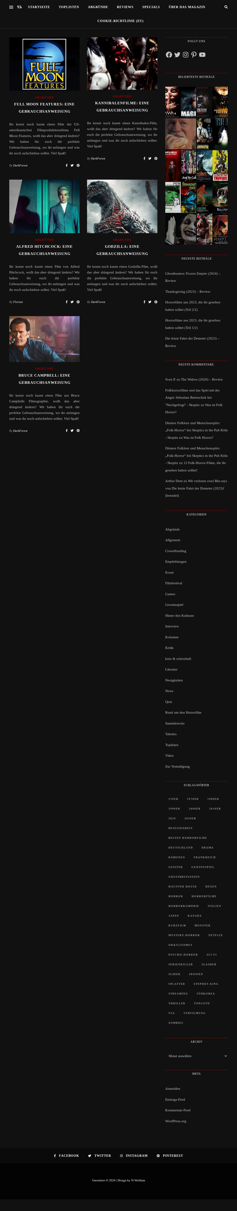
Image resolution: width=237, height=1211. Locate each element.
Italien (214, 906)
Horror (175, 896)
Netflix (216, 935)
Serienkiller (180, 964)
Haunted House (182, 886)
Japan (173, 915)
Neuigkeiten (174, 680)
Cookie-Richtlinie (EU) (120, 21)
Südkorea (206, 993)
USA (171, 1013)
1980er (213, 799)
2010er (215, 808)
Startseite (39, 7)
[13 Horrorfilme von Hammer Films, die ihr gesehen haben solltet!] (180, 197)
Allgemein (172, 540)
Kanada (195, 915)
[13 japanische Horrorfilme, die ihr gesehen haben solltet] (212, 229)
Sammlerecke (175, 723)
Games (170, 594)
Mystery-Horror (184, 935)
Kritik (169, 648)
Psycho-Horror (183, 954)
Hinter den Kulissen (179, 615)
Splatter (176, 983)
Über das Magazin (187, 7)
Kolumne (172, 637)
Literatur (171, 669)
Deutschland (180, 847)
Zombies (175, 1022)
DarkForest (20, 165)
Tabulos (171, 734)
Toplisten (69, 7)
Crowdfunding (175, 551)
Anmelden (172, 1088)
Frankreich (205, 857)
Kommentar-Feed (177, 1110)
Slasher (209, 964)
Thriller (176, 1003)
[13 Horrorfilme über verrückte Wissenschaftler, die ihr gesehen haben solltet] (212, 133)
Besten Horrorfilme (187, 837)
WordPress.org (175, 1121)
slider (174, 974)
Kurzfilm (177, 925)
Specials (151, 7)
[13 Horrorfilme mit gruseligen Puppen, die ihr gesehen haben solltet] (180, 102)
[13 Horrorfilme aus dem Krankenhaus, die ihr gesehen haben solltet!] (212, 102)
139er (173, 799)
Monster (203, 925)
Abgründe (98, 7)
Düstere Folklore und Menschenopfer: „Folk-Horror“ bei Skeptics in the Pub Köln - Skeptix (196, 430)
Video (169, 755)
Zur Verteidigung (177, 766)
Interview (172, 626)
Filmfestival (173, 583)
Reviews (125, 7)
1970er (193, 799)
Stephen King (206, 983)
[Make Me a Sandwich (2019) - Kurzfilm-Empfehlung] (180, 133)
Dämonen (176, 857)
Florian (18, 302)
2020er (190, 818)
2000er (195, 808)
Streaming (178, 993)
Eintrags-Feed (175, 1099)
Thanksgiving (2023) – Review (187, 291)
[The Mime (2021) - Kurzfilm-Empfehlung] (180, 229)
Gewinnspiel (174, 605)
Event (169, 572)
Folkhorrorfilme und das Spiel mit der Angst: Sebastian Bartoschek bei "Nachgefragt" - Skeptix (192, 397)
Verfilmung (195, 1013)
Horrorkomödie (183, 906)
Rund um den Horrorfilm (183, 712)
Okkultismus (180, 945)
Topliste (202, 1003)
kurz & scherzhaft (178, 659)
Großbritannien (184, 876)
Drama (208, 847)
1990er (174, 808)
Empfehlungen (176, 561)
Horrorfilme (204, 896)
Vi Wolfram (138, 1180)
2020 (172, 818)
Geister (175, 867)
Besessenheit (180, 828)
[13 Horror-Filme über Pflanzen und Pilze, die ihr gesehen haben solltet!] (212, 165)
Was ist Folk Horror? (198, 437)
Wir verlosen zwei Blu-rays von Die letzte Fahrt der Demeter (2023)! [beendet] (196, 488)
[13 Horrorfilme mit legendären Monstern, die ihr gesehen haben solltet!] (212, 197)
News (169, 691)
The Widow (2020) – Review (202, 379)
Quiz (168, 702)
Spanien (196, 974)
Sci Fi (212, 954)
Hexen (211, 886)
